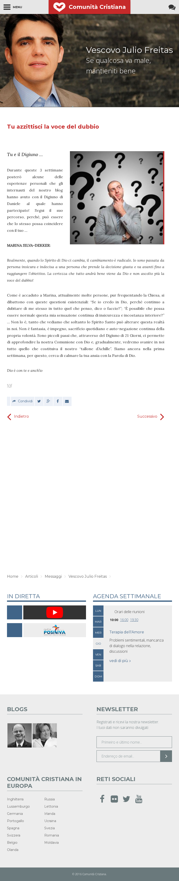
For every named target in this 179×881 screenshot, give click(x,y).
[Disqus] (85, 495)
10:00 (114, 620)
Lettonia (51, 806)
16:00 (124, 620)
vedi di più (118, 661)
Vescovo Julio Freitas (129, 50)
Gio (98, 643)
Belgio (12, 842)
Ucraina (50, 821)
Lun (98, 610)
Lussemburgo (18, 806)
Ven (98, 654)
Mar (98, 621)
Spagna (13, 828)
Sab (98, 665)
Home (12, 576)
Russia (49, 799)
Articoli (31, 576)
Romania (51, 835)
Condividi (25, 401)
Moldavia (51, 842)
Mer (98, 632)
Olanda (12, 850)
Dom (98, 676)
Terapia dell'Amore (126, 632)
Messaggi (53, 576)
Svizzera (13, 835)
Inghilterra (15, 799)
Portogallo (15, 821)
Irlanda (49, 814)
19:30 (134, 620)
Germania (15, 814)
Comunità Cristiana (97, 6)
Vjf (9, 385)
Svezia (49, 828)
